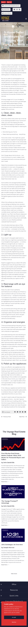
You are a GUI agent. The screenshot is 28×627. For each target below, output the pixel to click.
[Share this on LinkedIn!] (20, 412)
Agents (4, 486)
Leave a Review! (7, 13)
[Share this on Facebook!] (15, 412)
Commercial (5, 530)
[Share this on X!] (17, 412)
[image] (13, 444)
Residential (5, 439)
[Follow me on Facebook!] (14, 9)
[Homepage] (5, 18)
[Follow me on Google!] (19, 9)
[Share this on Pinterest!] (22, 412)
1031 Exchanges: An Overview (12, 544)
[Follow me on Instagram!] (17, 9)
